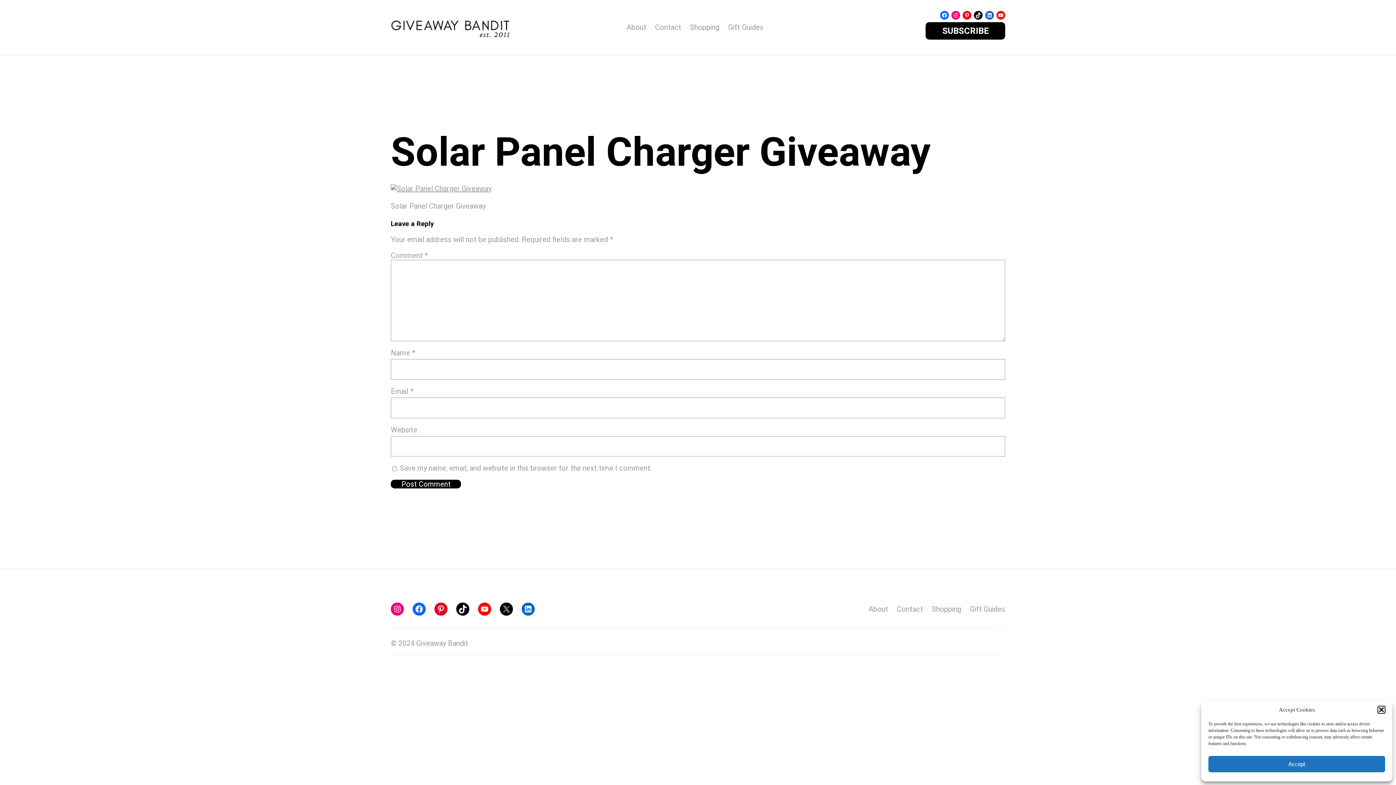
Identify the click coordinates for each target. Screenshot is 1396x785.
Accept (1296, 764)
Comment (409, 255)
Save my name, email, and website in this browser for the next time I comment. (526, 468)
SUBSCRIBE (965, 31)
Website (404, 430)
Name (403, 353)
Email (402, 391)
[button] (1381, 709)
